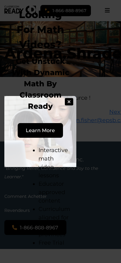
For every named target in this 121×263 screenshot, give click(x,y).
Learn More (40, 130)
